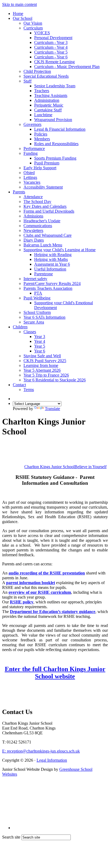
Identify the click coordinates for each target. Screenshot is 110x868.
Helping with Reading (53, 254)
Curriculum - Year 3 (51, 42)
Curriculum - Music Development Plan (67, 66)
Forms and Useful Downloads (48, 211)
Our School (22, 18)
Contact (19, 384)
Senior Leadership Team (54, 86)
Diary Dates (33, 240)
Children (20, 327)
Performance (34, 148)
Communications (37, 225)
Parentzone (43, 274)
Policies (40, 134)
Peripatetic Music (48, 105)
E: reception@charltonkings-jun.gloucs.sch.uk (41, 751)
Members (42, 139)
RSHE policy (21, 602)
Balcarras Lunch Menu (42, 245)
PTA (38, 293)
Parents (19, 192)
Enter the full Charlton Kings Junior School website (55, 673)
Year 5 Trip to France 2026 (46, 375)
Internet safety (35, 278)
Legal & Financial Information (59, 129)
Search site (11, 837)
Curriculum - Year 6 (51, 57)
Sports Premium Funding (55, 158)
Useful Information (50, 269)
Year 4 (39, 341)
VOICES (42, 33)
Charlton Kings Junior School (65, 466)
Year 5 (39, 346)
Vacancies (31, 182)
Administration (46, 100)
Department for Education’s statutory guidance (52, 611)
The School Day (37, 201)
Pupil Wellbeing (36, 298)
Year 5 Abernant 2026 (42, 370)
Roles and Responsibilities (56, 143)
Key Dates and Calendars (44, 206)
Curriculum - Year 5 (51, 52)
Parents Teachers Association (47, 288)
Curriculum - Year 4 (51, 47)
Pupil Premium (46, 163)
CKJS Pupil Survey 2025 (44, 360)
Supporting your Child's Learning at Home (59, 249)
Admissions (33, 216)
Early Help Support (39, 168)
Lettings (30, 177)
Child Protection (37, 71)
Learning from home (40, 365)
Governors (32, 124)
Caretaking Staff (48, 110)
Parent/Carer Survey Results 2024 (52, 283)
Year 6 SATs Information (44, 317)
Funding (30, 153)
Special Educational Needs (46, 76)
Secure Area (33, 322)
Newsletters (33, 230)
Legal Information (52, 760)
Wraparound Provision (53, 119)
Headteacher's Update (41, 221)
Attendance (33, 196)
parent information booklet (30, 582)
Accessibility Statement (43, 187)
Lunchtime (43, 114)
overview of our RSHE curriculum (40, 592)
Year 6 (39, 351)
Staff (27, 81)
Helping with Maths (51, 259)
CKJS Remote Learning (54, 61)
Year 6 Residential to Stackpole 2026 (54, 380)
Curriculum (33, 28)
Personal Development (53, 37)
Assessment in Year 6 (52, 264)
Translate (52, 408)
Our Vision (32, 23)
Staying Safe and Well (42, 356)
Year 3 (39, 336)
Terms (28, 389)
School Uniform (37, 312)
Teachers (41, 90)
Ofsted (29, 172)
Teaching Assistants (50, 95)
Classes (29, 331)
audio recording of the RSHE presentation (47, 573)
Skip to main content (19, 4)
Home (18, 13)
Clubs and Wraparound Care (47, 235)
